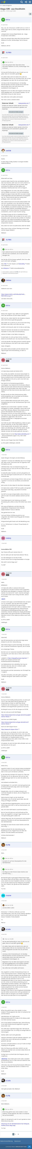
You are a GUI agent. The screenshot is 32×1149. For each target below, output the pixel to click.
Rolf (4, 599)
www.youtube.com (23, 103)
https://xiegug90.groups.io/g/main (17, 658)
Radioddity (22, 264)
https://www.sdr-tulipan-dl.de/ (9, 729)
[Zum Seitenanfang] (29, 1146)
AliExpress (6, 268)
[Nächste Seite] (18, 1134)
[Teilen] (30, 14)
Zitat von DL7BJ (9, 905)
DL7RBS (16, 272)
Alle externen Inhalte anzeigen (16, 112)
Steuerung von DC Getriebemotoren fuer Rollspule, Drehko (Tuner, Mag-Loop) (15, 1124)
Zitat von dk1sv (9, 62)
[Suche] (21, 2)
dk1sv (3, 11)
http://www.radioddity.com (22, 434)
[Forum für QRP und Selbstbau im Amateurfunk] (3, 2)
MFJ (5, 264)
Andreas (5, 1059)
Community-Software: (16, 1146)
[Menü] (30, 2)
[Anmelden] (25, 2)
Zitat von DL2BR (9, 939)
